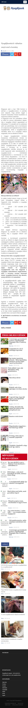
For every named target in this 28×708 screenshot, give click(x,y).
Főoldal (4, 2)
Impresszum (20, 703)
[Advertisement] (14, 26)
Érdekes (4, 684)
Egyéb (3, 695)
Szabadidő (4, 689)
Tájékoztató (7, 705)
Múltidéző (4, 687)
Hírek (3, 693)
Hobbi (3, 691)
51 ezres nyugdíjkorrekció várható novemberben (13, 614)
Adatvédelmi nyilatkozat (10, 703)
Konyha (4, 686)
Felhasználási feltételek (17, 705)
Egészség (4, 682)
